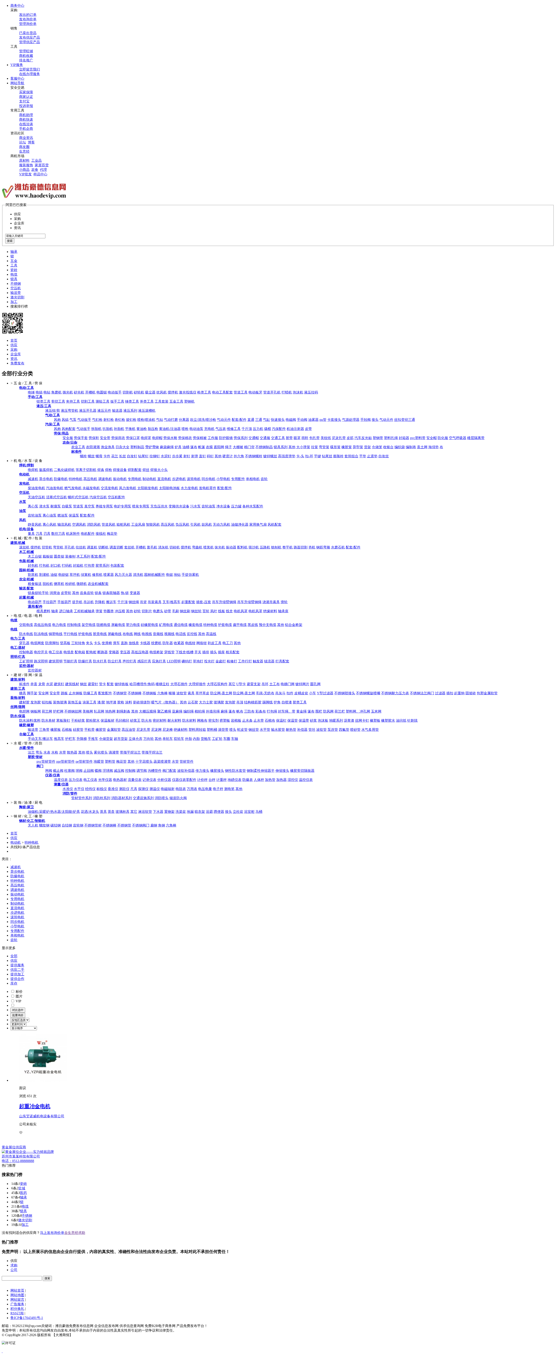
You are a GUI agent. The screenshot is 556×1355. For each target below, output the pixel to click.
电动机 (15, 842)
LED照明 (174, 661)
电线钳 (190, 643)
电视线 (147, 634)
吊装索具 (155, 602)
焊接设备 (120, 470)
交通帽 (253, 438)
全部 (13, 956)
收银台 (388, 447)
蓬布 (231, 711)
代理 (43, 169)
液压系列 (130, 410)
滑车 (116, 643)
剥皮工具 (215, 643)
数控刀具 (58, 533)
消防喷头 (162, 798)
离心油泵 (49, 515)
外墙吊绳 (213, 711)
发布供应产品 (29, 37)
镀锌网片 (302, 684)
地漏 (190, 811)
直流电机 (164, 479)
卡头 (97, 643)
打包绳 (272, 711)
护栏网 (58, 711)
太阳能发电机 (147, 488)
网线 (137, 634)
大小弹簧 (303, 447)
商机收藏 (26, 56)
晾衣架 (200, 811)
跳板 (64, 693)
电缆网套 (37, 643)
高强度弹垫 (286, 456)
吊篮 (143, 602)
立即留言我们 (29, 69)
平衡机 (130, 429)
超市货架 (121, 739)
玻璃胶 (219, 702)
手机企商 (26, 128)
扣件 (289, 693)
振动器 (231, 547)
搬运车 (111, 602)
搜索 (10, 240)
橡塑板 (375, 720)
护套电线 (85, 634)
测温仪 (154, 789)
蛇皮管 (242, 729)
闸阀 (48, 770)
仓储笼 (377, 447)
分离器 (184, 419)
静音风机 (35, 524)
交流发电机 (109, 488)
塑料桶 (212, 729)
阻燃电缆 (103, 625)
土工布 (274, 684)
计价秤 (202, 780)
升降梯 (81, 739)
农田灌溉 (93, 447)
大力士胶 (206, 702)
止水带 (258, 720)
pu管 (322, 419)
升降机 (100, 602)
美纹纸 (326, 438)
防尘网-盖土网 (221, 693)
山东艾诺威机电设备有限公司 (41, 1116)
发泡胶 (35, 702)
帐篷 (201, 447)
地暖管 (99, 761)
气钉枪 (97, 419)
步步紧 (177, 456)
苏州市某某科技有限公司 (21, 1156)
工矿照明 (26, 661)
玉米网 (376, 711)
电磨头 (158, 611)
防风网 (328, 711)
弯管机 (58, 547)
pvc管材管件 (45, 761)
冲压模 (120, 611)
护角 (277, 702)
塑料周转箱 (197, 729)
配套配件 (105, 693)
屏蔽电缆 (118, 625)
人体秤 (259, 780)
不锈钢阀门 (140, 825)
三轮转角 (78, 643)
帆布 (239, 711)
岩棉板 (236, 720)
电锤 (31, 392)
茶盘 (111, 811)
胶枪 (120, 702)
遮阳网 (219, 447)
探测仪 (143, 789)
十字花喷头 (144, 761)
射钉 (186, 456)
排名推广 (26, 60)
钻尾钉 (143, 456)
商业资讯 (26, 138)
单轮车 (167, 739)
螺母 (99, 456)
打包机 (44, 565)
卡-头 (300, 456)
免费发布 (17, 363)
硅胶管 (78, 729)
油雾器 (313, 419)
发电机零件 (207, 488)
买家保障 (26, 92)
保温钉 (281, 720)
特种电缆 (210, 625)
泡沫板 (323, 720)
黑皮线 (253, 625)
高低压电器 (140, 652)
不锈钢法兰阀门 (422, 693)
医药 (23, 1193)
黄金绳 (301, 711)
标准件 (24, 684)
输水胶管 (278, 729)
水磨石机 (338, 547)
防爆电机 (61, 479)
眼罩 (297, 438)
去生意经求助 (74, 1233)
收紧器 (179, 643)
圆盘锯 (59, 556)
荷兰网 (47, 711)
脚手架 (32, 693)
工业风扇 (138, 524)
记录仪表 (149, 780)
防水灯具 (100, 661)
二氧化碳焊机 (64, 470)
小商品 (24, 169)
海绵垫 (433, 447)
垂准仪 (113, 789)
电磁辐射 (168, 789)
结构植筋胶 (252, 702)
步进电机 (179, 479)
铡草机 (59, 584)
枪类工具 (204, 392)
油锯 (53, 574)
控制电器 (26, 652)
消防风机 (94, 524)
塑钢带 (378, 438)
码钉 (210, 456)
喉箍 (172, 693)
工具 (13, 265)
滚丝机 (24, 547)
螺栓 (83, 456)
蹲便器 (219, 811)
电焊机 (33, 470)
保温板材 (107, 720)
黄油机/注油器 (170, 429)
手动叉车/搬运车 (40, 739)
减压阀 (119, 770)
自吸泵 (67, 506)
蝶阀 (98, 770)
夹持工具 (73, 401)
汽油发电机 (54, 488)
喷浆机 (208, 547)
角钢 (161, 825)
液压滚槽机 (147, 410)
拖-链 (125, 593)
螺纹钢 (44, 825)
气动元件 (224, 419)
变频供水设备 (179, 506)
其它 (231, 684)
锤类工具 (132, 401)
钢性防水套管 (235, 770)
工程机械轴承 (84, 611)
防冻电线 (41, 634)
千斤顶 (247, 429)
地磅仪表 (235, 780)
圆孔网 (315, 684)
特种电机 (76, 479)
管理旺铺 (26, 51)
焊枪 (108, 470)
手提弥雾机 (190, 574)
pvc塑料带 (417, 438)
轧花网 (99, 711)
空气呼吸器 (457, 438)
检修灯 (232, 661)
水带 (62, 752)
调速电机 (105, 479)
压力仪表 (76, 780)
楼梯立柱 (162, 684)
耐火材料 (174, 720)
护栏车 (70, 739)
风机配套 (274, 524)
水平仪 (79, 789)
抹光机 (220, 547)
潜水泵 (44, 506)
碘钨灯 (187, 661)
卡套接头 (334, 419)
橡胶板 (55, 729)
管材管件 (187, 761)
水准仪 (68, 789)
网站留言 (17, 1299)
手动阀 (302, 419)
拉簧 (314, 447)
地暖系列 (336, 720)
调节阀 (141, 770)
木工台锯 (35, 556)
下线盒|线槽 (184, 652)
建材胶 (24, 702)
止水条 (247, 720)
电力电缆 (59, 625)
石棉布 (270, 720)
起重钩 (459, 693)
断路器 (102, 652)
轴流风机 (64, 524)
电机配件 (88, 533)
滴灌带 (114, 752)
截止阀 (58, 770)
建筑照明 (56, 661)
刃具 (46, 533)
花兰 (114, 456)
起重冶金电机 (34, 1106)
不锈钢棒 (135, 693)
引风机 (195, 524)
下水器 (158, 811)
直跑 (124, 643)
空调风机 (79, 524)
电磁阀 (291, 419)
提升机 (77, 602)
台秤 (211, 780)
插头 (213, 652)
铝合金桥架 (293, 625)
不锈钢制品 (264, 447)
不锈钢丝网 (73, 711)
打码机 (67, 565)
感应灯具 (144, 661)
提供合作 (17, 979)
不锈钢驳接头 (344, 693)
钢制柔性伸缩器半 (261, 770)
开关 (197, 652)
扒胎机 (108, 429)
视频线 (169, 634)
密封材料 (160, 720)
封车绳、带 (286, 711)
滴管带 (223, 729)
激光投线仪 (187, 392)
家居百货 (42, 165)
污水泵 (195, 506)
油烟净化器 (239, 524)
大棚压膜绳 (147, 711)
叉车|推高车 (171, 602)
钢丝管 (253, 729)
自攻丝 (383, 456)
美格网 (88, 711)
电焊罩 (146, 438)
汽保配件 (279, 429)
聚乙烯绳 (164, 711)
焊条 (100, 470)
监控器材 (35, 670)
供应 (13, 345)
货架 (367, 447)
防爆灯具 (85, 661)
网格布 (202, 720)
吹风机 (161, 392)
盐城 (21, 1188)
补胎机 (119, 429)
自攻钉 (132, 456)
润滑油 (55, 593)
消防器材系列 (121, 798)
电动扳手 (115, 392)
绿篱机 (86, 574)
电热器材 (120, 780)
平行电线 (70, 634)
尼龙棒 (167, 729)
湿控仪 (293, 780)
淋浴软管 (145, 811)
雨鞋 (304, 438)
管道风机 (109, 524)
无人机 (33, 825)
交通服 (265, 438)
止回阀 (88, 770)
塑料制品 (137, 447)
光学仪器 (105, 780)
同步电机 (208, 479)
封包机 (33, 565)
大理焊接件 (197, 684)
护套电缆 (225, 625)
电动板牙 (255, 392)
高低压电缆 (42, 625)
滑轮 (284, 602)
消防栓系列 (101, 798)
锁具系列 (281, 447)
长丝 (122, 456)
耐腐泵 (55, 506)
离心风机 (49, 524)
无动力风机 (221, 524)
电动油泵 (196, 429)
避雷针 (93, 684)
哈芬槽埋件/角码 (142, 684)
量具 (31, 533)
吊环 (264, 684)
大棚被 (238, 447)
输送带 (15, 293)
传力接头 (202, 770)
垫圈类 (108, 611)
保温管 (292, 720)
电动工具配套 (222, 392)
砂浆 (313, 720)
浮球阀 (108, 770)
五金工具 (176, 401)
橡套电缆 (195, 625)
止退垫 (372, 456)
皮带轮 (66, 593)
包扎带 (314, 438)
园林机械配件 (154, 574)
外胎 (188, 739)
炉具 (178, 447)
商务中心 (17, 5)
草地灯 (198, 661)
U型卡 (241, 684)
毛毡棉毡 (122, 720)
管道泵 (78, 506)
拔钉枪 (131, 419)
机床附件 (73, 533)
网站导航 (17, 83)
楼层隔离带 (476, 438)
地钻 (177, 574)
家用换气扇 (258, 524)
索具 (191, 693)
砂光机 (79, 392)
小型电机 (223, 479)
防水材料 (189, 720)
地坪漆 (111, 702)
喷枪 (185, 429)
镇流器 (269, 661)
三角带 (44, 729)
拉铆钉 (154, 456)
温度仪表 (61, 780)
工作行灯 (245, 661)
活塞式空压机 (56, 497)
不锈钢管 (120, 693)
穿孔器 (24, 643)
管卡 (102, 684)
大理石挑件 (179, 684)
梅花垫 (112, 533)
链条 (98, 593)
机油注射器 (295, 429)
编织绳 (188, 711)
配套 (110, 684)
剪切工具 (58, 401)
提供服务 (17, 965)
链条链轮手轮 (38, 593)
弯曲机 (197, 547)
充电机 (209, 429)
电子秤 (218, 789)
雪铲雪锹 (152, 447)
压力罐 (236, 506)
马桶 (258, 811)
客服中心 (17, 78)
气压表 (220, 429)
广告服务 (17, 1304)
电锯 (169, 574)
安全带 (105, 438)
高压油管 (129, 729)
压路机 (265, 547)
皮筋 (350, 438)
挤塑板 (225, 720)
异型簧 (358, 447)
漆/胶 (101, 702)
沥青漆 (349, 720)
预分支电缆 (267, 625)
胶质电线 (100, 634)
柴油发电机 (36, 488)
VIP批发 (25, 174)
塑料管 (110, 761)
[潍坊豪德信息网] (34, 201)
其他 (291, 447)
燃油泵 (62, 515)
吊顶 (239, 702)
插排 (205, 652)
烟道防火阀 (178, 798)
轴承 (13, 252)
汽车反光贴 (363, 438)
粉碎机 (70, 584)
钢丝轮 (196, 611)
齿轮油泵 (208, 506)
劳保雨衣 (118, 438)
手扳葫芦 (64, 602)
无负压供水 (159, 506)
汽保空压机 (98, 497)
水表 (46, 752)
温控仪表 (306, 780)
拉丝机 (81, 547)
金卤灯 (220, 661)
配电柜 (91, 652)
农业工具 (78, 447)
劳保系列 (241, 438)
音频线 (158, 634)
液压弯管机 (69, 410)
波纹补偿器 (186, 770)
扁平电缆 (240, 625)
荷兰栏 (339, 711)
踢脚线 (267, 702)
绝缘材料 (270, 611)
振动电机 (120, 479)
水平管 (265, 729)
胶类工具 (300, 702)
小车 (312, 693)
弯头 (39, 752)
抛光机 (68, 392)
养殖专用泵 (104, 506)
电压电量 (205, 789)
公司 (13, 1270)
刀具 (39, 533)
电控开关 (41, 652)
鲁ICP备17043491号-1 (26, 1318)
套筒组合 (351, 456)
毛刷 (175, 611)
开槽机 (90, 392)
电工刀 (227, 643)
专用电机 (135, 479)
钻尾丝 (327, 456)
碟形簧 (335, 447)
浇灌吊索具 (271, 602)
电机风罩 (241, 611)
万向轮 (148, 739)
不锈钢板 (149, 693)
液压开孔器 (87, 410)
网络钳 (201, 643)
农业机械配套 (98, 584)
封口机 (55, 565)
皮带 (308, 429)
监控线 (192, 634)
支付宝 (24, 101)
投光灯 (209, 661)
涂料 (128, 702)
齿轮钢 (78, 825)
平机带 (89, 729)
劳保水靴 (170, 438)
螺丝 (91, 456)
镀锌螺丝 (270, 456)
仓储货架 (106, 739)
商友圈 (24, 147)
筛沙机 (253, 547)
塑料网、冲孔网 (358, 711)
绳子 (228, 447)
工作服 (213, 438)
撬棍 (267, 429)
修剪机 (97, 574)
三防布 (249, 711)
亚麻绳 (177, 711)
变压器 (125, 652)
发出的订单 (27, 14)
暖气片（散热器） (165, 702)
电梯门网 (288, 684)
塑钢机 (189, 401)
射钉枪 (108, 419)
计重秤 (221, 780)
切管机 (47, 547)
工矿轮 (217, 739)
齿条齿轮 (87, 593)
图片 (19, 996)
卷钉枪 (120, 419)
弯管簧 (324, 447)
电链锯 (63, 574)
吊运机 (88, 602)
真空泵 (89, 506)
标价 (19, 991)
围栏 (318, 711)
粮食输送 (35, 584)
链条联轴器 (111, 593)
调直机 (92, 547)
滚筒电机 (194, 479)
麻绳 (224, 711)
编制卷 (411, 447)
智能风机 (153, 524)
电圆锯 (101, 392)
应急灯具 (159, 661)
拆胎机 (96, 429)
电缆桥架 (156, 652)
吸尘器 (150, 392)
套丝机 (129, 547)
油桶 (185, 447)
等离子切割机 (86, 470)
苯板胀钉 (63, 720)
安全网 (43, 693)
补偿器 (302, 729)
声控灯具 (129, 661)
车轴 (234, 739)
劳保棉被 (200, 438)
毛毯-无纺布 (265, 693)
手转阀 (365, 419)
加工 (13, 302)
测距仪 (124, 789)
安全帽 (431, 438)
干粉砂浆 (78, 720)
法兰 (31, 752)
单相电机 (253, 479)
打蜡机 (286, 392)
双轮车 (179, 739)
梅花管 (121, 761)
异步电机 (46, 479)
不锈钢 (15, 283)
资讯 (13, 359)
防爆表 (247, 780)
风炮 (57, 419)
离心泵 (33, 506)
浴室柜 (249, 811)
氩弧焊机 (46, 470)
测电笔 (229, 789)
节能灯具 (70, 661)
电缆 (13, 274)
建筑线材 (72, 684)
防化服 (443, 438)
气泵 (73, 419)
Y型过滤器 (325, 693)
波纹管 (181, 693)
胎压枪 (153, 429)
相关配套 (233, 652)
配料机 (242, 547)
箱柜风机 (123, 524)
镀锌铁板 (122, 684)
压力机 (258, 429)
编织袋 (399, 447)
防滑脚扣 (52, 643)
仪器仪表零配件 (184, 780)
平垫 (362, 456)
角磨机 (56, 392)
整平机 (287, 547)
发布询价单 (27, 19)
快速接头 (278, 419)
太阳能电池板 (169, 488)
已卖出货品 (27, 33)
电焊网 (24, 711)
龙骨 (41, 684)
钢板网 (35, 711)
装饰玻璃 (60, 702)
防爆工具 (90, 693)
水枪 (54, 752)
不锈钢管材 (93, 825)
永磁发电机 (91, 488)
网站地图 (17, 1295)
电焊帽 (157, 438)
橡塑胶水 (388, 720)
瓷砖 (13, 270)
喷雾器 (108, 574)
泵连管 (333, 729)
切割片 (147, 611)
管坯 (311, 729)
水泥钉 (166, 456)
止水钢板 (76, 693)
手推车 (93, 739)
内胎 (196, 739)
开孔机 (69, 547)
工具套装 (162, 401)
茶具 (103, 811)
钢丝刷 (185, 611)
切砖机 (174, 547)
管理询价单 (27, 24)
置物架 (169, 811)
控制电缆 (74, 625)
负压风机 (182, 524)
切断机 (103, 547)
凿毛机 (152, 547)
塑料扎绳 (391, 438)
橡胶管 (101, 729)
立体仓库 (135, 739)
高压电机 (90, 479)
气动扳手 (84, 419)
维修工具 (234, 429)
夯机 (311, 547)
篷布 (193, 447)
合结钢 (67, 825)
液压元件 (104, 410)
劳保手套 (81, 438)
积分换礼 (17, 1309)
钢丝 (83, 684)
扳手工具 (117, 401)
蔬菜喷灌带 (162, 761)
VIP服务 (16, 65)
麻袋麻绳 (167, 447)
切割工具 (88, 401)
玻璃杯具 (122, 811)
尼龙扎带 (339, 438)
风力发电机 (127, 488)
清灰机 (163, 547)
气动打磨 (171, 419)
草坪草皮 (202, 693)
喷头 (232, 729)
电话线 (180, 634)
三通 (258, 419)
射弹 (194, 456)
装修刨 (70, 556)
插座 (221, 652)
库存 (13, 983)
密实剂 (213, 720)
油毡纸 (401, 720)
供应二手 (17, 969)
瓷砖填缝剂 (141, 702)
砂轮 (137, 611)
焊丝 (145, 470)
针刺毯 (412, 720)
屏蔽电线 (115, 634)
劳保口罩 (133, 438)
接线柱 (101, 533)
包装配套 (117, 565)
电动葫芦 (35, 602)
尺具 (133, 789)
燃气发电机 (73, 488)
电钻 (46, 392)
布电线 (127, 634)
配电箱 (80, 652)
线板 (221, 611)
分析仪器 (164, 780)
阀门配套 (169, 770)
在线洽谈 (26, 124)
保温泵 (74, 515)
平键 (317, 456)
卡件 (106, 456)
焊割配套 (135, 470)
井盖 (33, 684)
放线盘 (134, 643)
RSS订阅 (17, 1313)
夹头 (89, 643)
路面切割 (301, 547)
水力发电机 (189, 488)
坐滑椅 (107, 643)
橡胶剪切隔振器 (302, 770)
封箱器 (404, 438)
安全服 (68, 438)
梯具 (22, 693)
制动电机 (149, 479)
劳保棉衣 (185, 438)
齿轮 (264, 479)
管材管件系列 (81, 798)
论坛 (22, 142)
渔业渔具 (108, 447)
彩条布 (260, 711)
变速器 (135, 593)
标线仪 (101, 789)
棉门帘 (249, 447)
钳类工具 (43, 401)
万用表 (192, 789)
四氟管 (344, 729)
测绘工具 (102, 401)
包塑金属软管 (487, 693)
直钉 (202, 456)
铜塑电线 (56, 634)
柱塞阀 (69, 770)
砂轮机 (139, 392)
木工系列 (83, 556)
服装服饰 (26, 165)
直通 (250, 419)
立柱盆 (238, 811)
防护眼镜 (226, 438)
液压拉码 (311, 392)
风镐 (65, 419)
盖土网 (422, 447)
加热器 (281, 780)
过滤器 (440, 693)
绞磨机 (156, 643)
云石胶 (193, 702)
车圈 (226, 739)
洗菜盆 (180, 811)
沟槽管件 (155, 770)
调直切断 (116, 547)
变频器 (114, 652)
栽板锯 (48, 556)
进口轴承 (66, 611)
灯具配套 (282, 661)
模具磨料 (43, 611)
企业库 (15, 354)
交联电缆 (26, 625)
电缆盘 (68, 652)
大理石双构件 (217, 684)
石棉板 (67, 729)
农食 (34, 169)
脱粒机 (48, 584)
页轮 (205, 611)
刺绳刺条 (123, 711)
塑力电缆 (133, 625)
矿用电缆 (166, 625)
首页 (13, 340)
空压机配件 (116, 497)
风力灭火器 (123, 574)
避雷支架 (254, 684)
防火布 (146, 720)
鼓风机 (207, 524)
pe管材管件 (84, 761)
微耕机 (81, 584)
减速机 (33, 479)
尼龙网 (156, 729)
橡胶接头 (217, 770)
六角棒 (162, 693)
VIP (18, 1001)
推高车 (59, 739)
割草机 (33, 574)
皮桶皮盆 (301, 693)
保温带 (304, 720)
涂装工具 (89, 702)
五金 (13, 261)
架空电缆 (89, 625)
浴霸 (209, 811)
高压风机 (168, 524)
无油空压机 (36, 497)
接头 (375, 419)
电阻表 (180, 789)
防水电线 (26, 634)
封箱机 (78, 565)
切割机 (127, 392)
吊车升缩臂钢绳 (224, 602)
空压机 (15, 288)
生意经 (24, 151)
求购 (13, 1265)
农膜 (209, 447)
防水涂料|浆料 (30, 720)
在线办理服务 (29, 74)
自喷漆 (286, 702)
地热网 (110, 711)
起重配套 (188, 602)
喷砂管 (355, 729)
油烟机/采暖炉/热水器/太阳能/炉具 (54, 811)
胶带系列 (102, 565)
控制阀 (130, 770)
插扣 (449, 693)
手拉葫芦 (49, 602)
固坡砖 (470, 693)
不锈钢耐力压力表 (395, 693)
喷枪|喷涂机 (146, 419)
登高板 (65, 643)
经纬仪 (90, 789)
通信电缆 (181, 625)
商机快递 (26, 119)
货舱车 (206, 739)
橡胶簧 (346, 447)
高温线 (211, 634)
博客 (31, 142)
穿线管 (169, 652)
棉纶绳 (200, 711)
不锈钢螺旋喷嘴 (368, 693)
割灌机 (44, 574)
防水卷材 (48, 720)
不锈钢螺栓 (253, 456)
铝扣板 (47, 702)
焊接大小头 (159, 470)
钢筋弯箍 (323, 547)
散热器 (72, 752)
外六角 (239, 456)
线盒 (229, 611)
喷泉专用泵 (140, 506)
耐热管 (291, 729)
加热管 (270, 780)
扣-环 (309, 456)
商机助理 (26, 115)
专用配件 (238, 479)
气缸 (266, 419)
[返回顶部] (2, 1351)
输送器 (117, 410)
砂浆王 (135, 720)
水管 (175, 761)
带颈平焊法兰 (130, 752)
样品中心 (40, 174)
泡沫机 (298, 392)
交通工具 (278, 438)
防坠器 (167, 643)
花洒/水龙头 (90, 811)
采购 (13, 349)
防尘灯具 (115, 661)
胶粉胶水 (93, 720)
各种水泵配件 (252, 506)
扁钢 (153, 825)
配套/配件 (239, 419)
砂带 (167, 611)
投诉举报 (26, 106)
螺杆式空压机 (78, 497)
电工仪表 (56, 652)
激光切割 (17, 297)
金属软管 (114, 729)
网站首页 (17, 1290)
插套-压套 (203, 602)
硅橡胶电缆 (149, 625)
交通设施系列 (143, 798)
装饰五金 (75, 702)
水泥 (49, 684)
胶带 (289, 438)
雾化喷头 (101, 752)
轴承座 (283, 611)
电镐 (39, 392)
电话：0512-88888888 (18, 1161)
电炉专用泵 (122, 506)
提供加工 (17, 974)
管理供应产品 (29, 42)
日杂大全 (122, 447)
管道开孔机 (272, 392)
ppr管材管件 (65, 761)
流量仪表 (135, 780)
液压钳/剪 (52, 410)
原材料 (24, 160)
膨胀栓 (338, 456)
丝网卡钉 (362, 720)
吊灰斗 (280, 693)
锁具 (13, 279)
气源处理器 (350, 419)
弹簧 (99, 611)
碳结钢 (55, 825)
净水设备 (223, 506)
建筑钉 (59, 684)
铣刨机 (276, 547)
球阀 (79, 770)
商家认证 (26, 97)
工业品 (36, 160)
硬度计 (227, 456)
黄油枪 (141, 429)
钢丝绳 (134, 602)
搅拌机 (173, 392)
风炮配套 (69, 429)
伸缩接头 (282, 770)
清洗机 (138, 574)
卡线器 (145, 643)
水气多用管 (370, 729)
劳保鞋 (94, 438)
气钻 (159, 419)
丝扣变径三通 (404, 419)
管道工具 (241, 392)
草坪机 (75, 574)
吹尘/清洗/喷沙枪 (203, 419)
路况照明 (41, 661)
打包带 (89, 565)
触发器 (258, 661)
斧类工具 (147, 401)
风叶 (213, 611)
